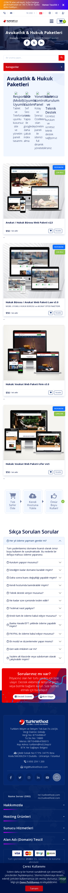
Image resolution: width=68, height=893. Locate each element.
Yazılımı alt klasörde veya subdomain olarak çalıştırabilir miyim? (32, 658)
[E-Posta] (11, 13)
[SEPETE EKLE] (50, 231)
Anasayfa (14, 38)
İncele (58, 231)
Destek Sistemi (24, 696)
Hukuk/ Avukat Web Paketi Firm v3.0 (27, 384)
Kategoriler (12, 67)
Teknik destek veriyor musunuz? (26, 592)
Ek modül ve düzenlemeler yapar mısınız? (31, 641)
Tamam (34, 888)
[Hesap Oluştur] (62, 13)
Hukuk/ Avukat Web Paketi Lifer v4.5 (28, 463)
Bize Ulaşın (47, 696)
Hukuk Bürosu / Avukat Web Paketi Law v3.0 (32, 302)
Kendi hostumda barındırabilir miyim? (29, 585)
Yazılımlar (25, 38)
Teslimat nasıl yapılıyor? (21, 608)
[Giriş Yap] (56, 13)
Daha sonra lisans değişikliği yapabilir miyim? (33, 577)
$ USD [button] (30, 13)
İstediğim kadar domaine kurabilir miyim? (31, 569)
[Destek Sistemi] (49, 13)
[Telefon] (5, 13)
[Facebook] (11, 777)
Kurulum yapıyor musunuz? (23, 562)
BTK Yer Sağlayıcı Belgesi (34, 747)
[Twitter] (20, 777)
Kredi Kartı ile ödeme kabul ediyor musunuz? (33, 615)
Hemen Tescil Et (49, 4)
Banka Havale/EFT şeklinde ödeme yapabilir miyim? (32, 625)
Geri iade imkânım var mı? (23, 648)
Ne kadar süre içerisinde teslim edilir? (29, 600)
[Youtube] (47, 777)
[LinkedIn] (38, 777)
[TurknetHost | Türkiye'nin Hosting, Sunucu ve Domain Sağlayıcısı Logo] (10, 21)
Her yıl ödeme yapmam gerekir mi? (28, 540)
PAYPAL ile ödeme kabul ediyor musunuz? (31, 633)
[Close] (63, 5)
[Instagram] (29, 777)
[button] (42, 13)
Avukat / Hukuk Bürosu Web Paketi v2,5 (29, 222)
